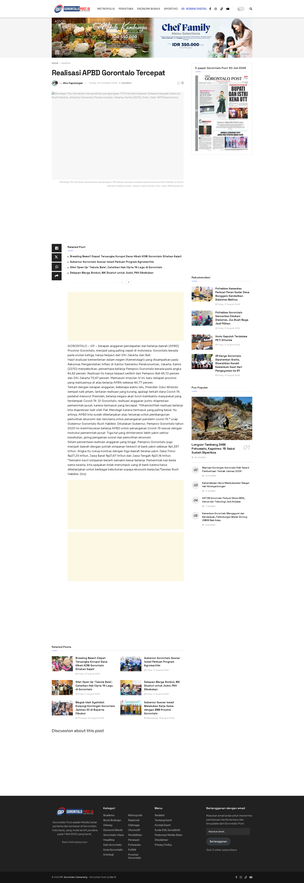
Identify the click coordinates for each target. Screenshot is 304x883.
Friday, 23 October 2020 (103, 82)
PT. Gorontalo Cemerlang (74, 877)
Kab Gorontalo (112, 844)
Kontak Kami (162, 825)
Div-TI (113, 877)
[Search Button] (251, 9)
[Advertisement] (118, 218)
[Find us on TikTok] (221, 9)
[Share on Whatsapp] (57, 267)
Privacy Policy (163, 844)
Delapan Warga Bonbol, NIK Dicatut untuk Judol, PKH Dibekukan (111, 272)
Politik (132, 849)
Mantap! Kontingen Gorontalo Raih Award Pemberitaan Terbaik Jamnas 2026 (225, 469)
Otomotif (134, 830)
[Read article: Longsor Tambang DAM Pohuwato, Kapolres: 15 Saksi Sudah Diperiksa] (222, 418)
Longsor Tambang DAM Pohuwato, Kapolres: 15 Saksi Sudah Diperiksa (213, 448)
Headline (65, 63)
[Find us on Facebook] (210, 9)
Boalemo (109, 815)
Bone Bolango (112, 820)
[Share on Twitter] (57, 257)
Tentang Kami (163, 820)
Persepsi (133, 839)
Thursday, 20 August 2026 (90, 718)
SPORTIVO (171, 8)
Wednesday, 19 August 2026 (160, 718)
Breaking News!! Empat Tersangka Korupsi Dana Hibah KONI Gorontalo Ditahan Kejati (126, 256)
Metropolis (135, 815)
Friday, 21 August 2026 (88, 673)
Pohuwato (134, 844)
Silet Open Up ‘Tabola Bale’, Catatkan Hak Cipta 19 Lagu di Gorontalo (116, 267)
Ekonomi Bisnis (113, 830)
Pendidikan (135, 835)
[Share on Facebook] (57, 248)
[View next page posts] (128, 282)
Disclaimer (161, 839)
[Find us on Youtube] (227, 9)
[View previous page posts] (122, 282)
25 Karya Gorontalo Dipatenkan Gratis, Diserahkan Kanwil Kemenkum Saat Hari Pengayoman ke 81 (228, 363)
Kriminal (108, 854)
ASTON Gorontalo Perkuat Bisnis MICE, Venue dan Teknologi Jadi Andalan (223, 499)
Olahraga (133, 825)
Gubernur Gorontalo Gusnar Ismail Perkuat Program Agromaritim (112, 261)
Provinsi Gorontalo (134, 856)
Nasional (133, 820)
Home (55, 63)
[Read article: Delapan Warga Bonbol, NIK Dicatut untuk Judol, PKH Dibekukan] (130, 687)
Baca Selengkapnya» (75, 842)
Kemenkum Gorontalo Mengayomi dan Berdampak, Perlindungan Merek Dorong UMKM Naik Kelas (224, 517)
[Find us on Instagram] (215, 9)
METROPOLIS (106, 8)
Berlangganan (218, 841)
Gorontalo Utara (113, 835)
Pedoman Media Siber (168, 835)
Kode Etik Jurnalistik (167, 830)
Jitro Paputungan (73, 82)
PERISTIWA (126, 8)
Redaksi (159, 815)
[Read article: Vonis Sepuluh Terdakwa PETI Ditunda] (202, 342)
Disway (107, 825)
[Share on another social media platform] (57, 276)
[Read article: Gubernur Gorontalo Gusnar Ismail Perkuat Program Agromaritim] (130, 663)
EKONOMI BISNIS (148, 8)
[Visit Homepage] (72, 9)
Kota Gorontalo (113, 849)
